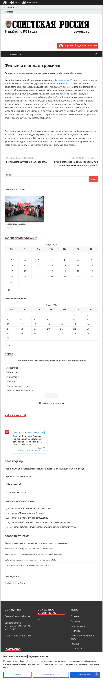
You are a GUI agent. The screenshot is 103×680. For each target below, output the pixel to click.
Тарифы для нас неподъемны (33, 517)
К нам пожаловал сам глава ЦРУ (35, 508)
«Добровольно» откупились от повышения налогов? (44, 522)
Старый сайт (77, 648)
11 (21, 324)
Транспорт (13, 377)
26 (38, 276)
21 (64, 271)
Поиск (8, 174)
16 (91, 265)
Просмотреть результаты (51, 403)
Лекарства (13, 372)
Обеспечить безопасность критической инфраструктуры (48, 527)
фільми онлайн (62, 80)
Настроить (17, 675)
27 (48, 333)
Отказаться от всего (50, 675)
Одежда (12, 381)
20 (51, 271)
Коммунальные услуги (19, 386)
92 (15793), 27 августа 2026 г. (15, 224)
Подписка (75, 630)
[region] (51, 666)
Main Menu (15, 54)
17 (11, 271)
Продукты (13, 367)
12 (38, 265)
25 (21, 333)
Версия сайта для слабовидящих (80, 45)
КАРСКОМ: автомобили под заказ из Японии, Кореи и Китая (27, 566)
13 (48, 324)
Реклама (75, 643)
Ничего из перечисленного (21, 390)
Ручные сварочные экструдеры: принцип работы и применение (28, 549)
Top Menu (11, 7)
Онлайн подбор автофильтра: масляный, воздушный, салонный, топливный (33, 554)
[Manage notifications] (97, 674)
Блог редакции (78, 626)
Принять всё (84, 675)
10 (11, 265)
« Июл (7, 289)
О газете (75, 616)
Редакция (75, 621)
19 (38, 271)
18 (21, 328)
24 (11, 276)
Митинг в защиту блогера (31, 513)
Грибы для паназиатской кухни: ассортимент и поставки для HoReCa (30, 560)
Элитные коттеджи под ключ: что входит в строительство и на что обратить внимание (37, 543)
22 (78, 271)
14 (64, 265)
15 (74, 324)
